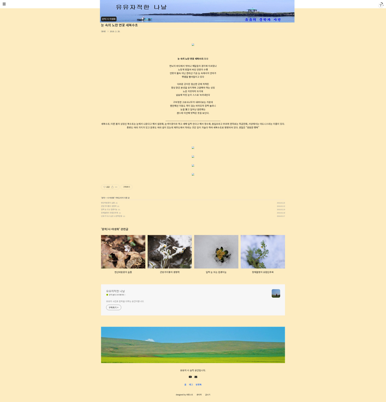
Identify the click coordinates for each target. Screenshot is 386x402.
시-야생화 (110, 197)
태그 (191, 384)
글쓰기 (207, 394)
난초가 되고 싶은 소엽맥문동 (111, 216)
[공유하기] (112, 187)
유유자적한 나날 (115, 291)
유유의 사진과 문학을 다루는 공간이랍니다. (125, 301)
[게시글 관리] (116, 187)
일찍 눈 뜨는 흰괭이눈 (109, 209)
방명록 (199, 384)
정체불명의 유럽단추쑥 (109, 212)
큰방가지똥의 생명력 (108, 206)
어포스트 (189, 394)
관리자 (199, 394)
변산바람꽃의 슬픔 (108, 202)
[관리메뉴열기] (380, 5)
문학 (103, 197)
